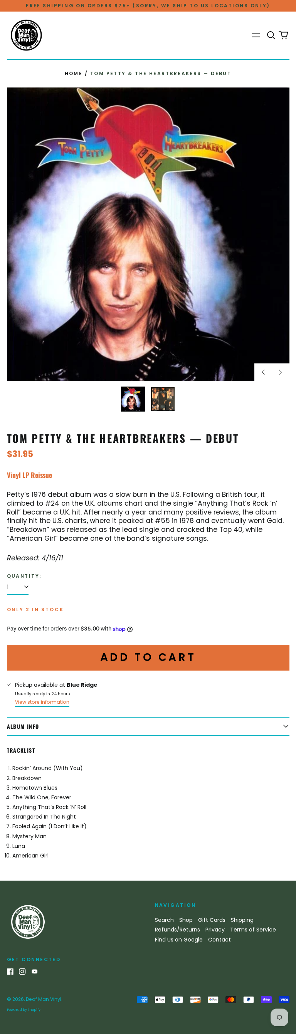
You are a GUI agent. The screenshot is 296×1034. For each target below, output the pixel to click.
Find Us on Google (179, 939)
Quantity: (24, 576)
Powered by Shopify (23, 1009)
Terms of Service (253, 929)
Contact (219, 939)
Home (74, 73)
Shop (186, 920)
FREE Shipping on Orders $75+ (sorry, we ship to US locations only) (148, 5)
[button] (271, 35)
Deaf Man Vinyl (43, 999)
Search (164, 920)
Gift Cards (211, 920)
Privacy (215, 929)
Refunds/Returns (177, 929)
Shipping (242, 920)
